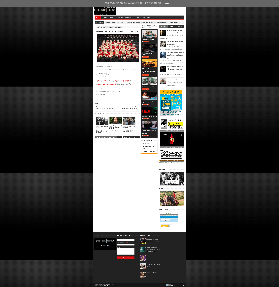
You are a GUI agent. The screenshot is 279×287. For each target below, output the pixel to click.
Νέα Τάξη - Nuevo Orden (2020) (149, 116)
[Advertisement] (158, 10)
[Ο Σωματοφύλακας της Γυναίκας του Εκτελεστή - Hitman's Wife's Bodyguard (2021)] (149, 60)
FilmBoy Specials (129, 17)
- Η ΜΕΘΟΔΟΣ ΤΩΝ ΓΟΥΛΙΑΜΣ (148, 145)
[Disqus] (117, 159)
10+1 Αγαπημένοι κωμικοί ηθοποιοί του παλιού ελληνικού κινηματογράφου (175, 43)
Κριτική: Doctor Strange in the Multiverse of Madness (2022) (124, 22)
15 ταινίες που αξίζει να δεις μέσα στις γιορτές (121, 80)
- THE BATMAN (145, 143)
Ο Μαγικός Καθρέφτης (151, 255)
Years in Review (146, 17)
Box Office (120, 17)
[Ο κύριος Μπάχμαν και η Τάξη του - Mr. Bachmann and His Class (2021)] (149, 122)
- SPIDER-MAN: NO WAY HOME (148, 151)
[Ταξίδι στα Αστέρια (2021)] (149, 78)
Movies (104, 17)
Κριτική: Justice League (151, 272)
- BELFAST (144, 150)
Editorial (103, 27)
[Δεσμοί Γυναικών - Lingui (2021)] (149, 93)
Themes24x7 (106, 285)
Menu (138, 17)
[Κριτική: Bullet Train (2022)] (149, 31)
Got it (174, 3)
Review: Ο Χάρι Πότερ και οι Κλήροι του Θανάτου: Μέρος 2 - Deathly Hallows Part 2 (153, 249)
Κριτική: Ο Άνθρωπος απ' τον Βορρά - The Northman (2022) (152, 22)
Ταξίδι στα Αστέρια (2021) (148, 86)
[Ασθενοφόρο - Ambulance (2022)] (149, 45)
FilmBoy (103, 284)
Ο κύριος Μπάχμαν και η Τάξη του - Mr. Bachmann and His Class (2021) (149, 132)
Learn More (168, 3)
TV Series (112, 17)
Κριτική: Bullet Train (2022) (173, 79)
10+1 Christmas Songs (125, 81)
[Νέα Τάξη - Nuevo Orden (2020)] (149, 108)
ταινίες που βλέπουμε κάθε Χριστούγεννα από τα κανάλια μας (113, 83)
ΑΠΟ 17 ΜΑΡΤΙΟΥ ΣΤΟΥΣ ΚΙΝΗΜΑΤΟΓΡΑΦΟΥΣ (148, 26)
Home (99, 17)
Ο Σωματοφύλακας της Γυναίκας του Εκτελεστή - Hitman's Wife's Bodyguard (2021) (148, 70)
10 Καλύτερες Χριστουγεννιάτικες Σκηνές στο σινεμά (107, 84)
